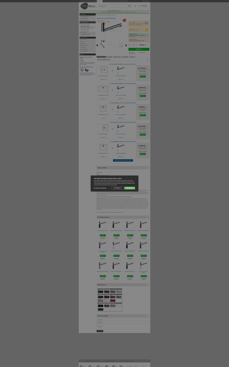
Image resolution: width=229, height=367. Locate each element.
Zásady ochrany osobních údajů (110, 184)
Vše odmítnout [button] (117, 188)
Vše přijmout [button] (130, 188)
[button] (100, 188)
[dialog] (114, 183)
